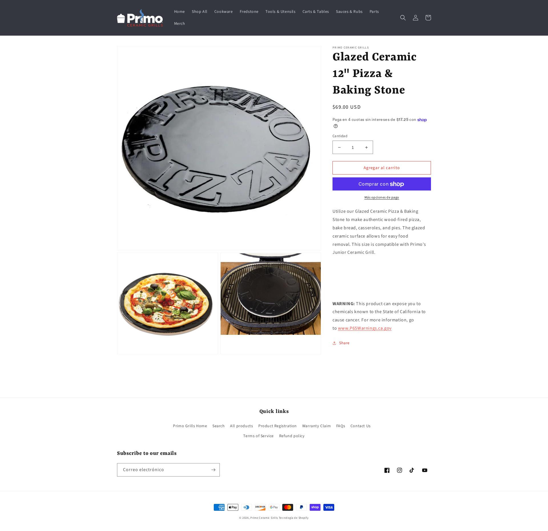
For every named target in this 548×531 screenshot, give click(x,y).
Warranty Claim (316, 426)
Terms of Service (258, 436)
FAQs (340, 426)
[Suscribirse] (213, 470)
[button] (403, 17)
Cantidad (340, 136)
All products (241, 426)
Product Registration (277, 426)
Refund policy (292, 436)
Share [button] (344, 343)
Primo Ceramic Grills (264, 518)
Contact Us (360, 426)
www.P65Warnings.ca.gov (365, 328)
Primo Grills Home (190, 426)
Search (218, 426)
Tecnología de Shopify (294, 518)
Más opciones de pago (381, 197)
